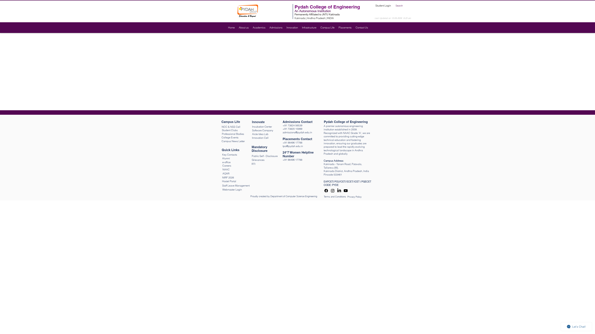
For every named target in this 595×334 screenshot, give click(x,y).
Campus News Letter (233, 141)
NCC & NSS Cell (231, 126)
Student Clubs (230, 130)
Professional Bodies (233, 133)
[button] (244, 26)
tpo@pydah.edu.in (293, 146)
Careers (226, 165)
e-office (226, 162)
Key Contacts (229, 154)
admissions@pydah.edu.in (297, 132)
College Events (230, 137)
